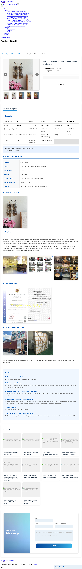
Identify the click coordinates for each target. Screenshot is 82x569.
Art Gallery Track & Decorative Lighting (17, 19)
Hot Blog (9, 30)
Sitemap (35, 564)
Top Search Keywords (12, 31)
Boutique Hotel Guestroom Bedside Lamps (18, 13)
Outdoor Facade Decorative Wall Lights (17, 24)
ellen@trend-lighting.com (8, 1)
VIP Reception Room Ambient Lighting (17, 14)
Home (5, 8)
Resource (6, 27)
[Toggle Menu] (18, 4)
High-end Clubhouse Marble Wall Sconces (18, 20)
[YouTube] (4, 2)
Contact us (6, 33)
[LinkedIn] (2, 2)
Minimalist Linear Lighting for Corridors (17, 23)
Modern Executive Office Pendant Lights (17, 16)
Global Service (11, 29)
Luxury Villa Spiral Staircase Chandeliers (17, 17)
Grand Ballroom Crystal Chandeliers (16, 11)
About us (6, 34)
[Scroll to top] (2, 567)
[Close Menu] (2, 6)
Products (6, 10)
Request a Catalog (5, 37)
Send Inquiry (60, 84)
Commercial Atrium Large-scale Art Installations (19, 21)
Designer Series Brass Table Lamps (16, 26)
